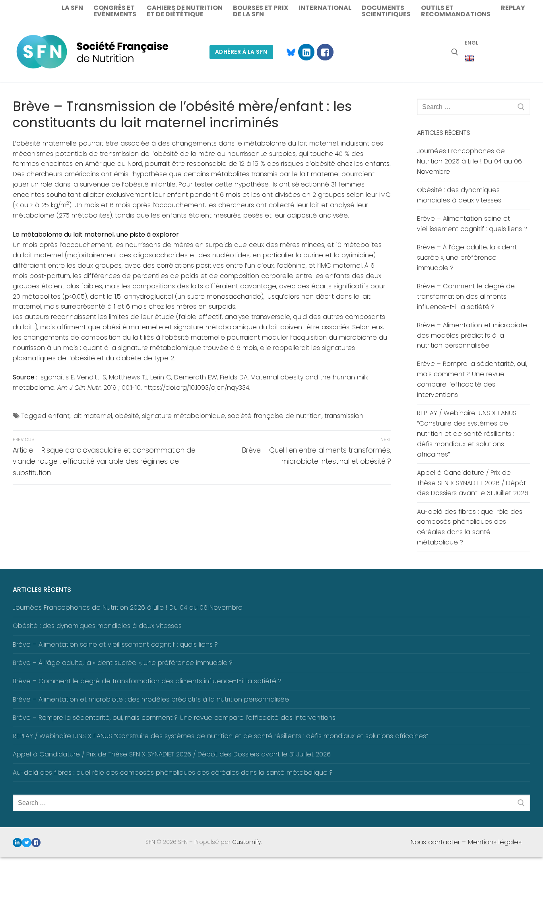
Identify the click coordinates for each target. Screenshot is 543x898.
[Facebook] (325, 52)
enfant (59, 415)
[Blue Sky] (287, 52)
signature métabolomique (183, 415)
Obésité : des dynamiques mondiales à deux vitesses (459, 195)
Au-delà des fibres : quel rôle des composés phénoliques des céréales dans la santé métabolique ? (469, 527)
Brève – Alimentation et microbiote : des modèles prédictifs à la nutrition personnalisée (473, 335)
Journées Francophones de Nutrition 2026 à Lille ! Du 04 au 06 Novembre (469, 161)
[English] (469, 58)
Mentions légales (495, 842)
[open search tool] (454, 52)
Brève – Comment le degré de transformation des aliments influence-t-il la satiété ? (466, 296)
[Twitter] (26, 842)
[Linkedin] (306, 52)
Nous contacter (435, 842)
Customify (246, 842)
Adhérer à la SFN (241, 52)
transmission (343, 415)
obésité (127, 415)
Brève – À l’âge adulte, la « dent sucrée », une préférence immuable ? (467, 257)
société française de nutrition (275, 415)
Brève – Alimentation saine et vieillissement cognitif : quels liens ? (472, 223)
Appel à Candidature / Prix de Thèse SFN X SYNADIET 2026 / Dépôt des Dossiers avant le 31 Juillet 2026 (472, 483)
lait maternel (92, 415)
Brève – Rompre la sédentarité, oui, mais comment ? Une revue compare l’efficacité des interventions (472, 379)
